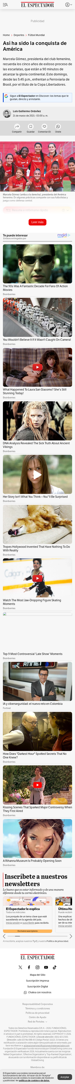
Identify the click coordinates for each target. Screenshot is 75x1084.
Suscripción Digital (37, 986)
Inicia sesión (13, 922)
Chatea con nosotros (39, 992)
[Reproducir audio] (8, 231)
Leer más (37, 222)
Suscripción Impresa (37, 980)
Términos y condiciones (37, 1008)
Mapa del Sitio (37, 974)
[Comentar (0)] (44, 127)
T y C (35, 941)
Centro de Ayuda (37, 1017)
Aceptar (64, 1077)
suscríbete (28, 922)
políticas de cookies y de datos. (34, 1080)
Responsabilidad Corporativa (37, 1004)
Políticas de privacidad (37, 1013)
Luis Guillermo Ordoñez (27, 111)
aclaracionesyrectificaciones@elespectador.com (47, 1045)
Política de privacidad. (58, 941)
